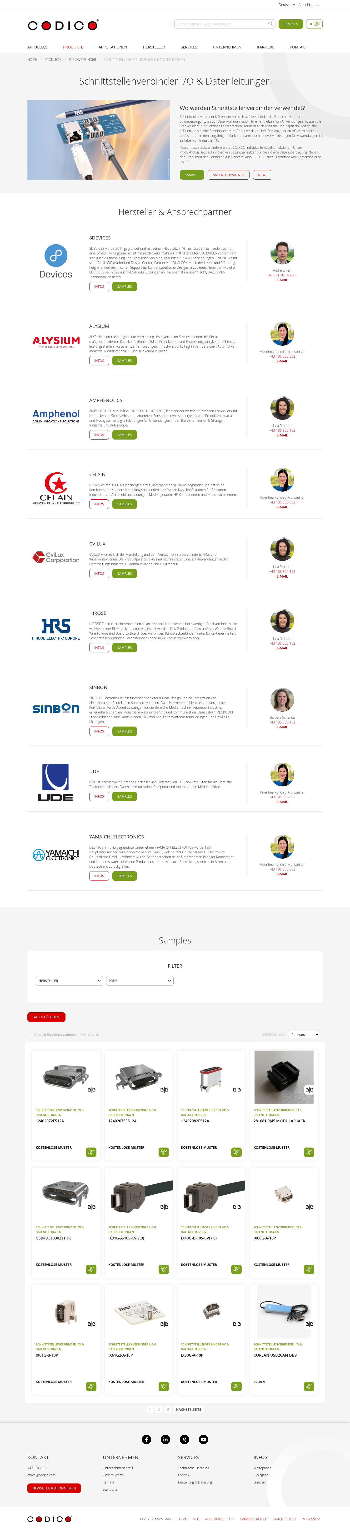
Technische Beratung (193, 1468)
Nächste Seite (188, 1409)
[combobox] (224, 24)
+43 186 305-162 (282, 430)
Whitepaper (262, 1468)
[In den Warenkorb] (91, 1152)
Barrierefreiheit (254, 1519)
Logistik (183, 1475)
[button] (286, 5)
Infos (99, 286)
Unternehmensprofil (118, 1468)
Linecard (260, 1482)
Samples (291, 24)
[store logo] (63, 25)
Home (182, 1519)
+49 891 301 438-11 (282, 275)
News (262, 174)
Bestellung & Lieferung (195, 1482)
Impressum (311, 1519)
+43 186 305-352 (282, 356)
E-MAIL (282, 279)
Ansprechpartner (229, 174)
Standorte (110, 1489)
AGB (196, 1519)
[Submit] (269, 24)
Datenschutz (285, 1519)
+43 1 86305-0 (38, 1468)
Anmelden (307, 4)
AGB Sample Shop (220, 1519)
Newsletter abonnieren (54, 1488)
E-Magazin (261, 1475)
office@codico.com (41, 1475)
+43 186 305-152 (282, 722)
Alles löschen (46, 1017)
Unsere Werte (113, 1475)
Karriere (109, 1482)
